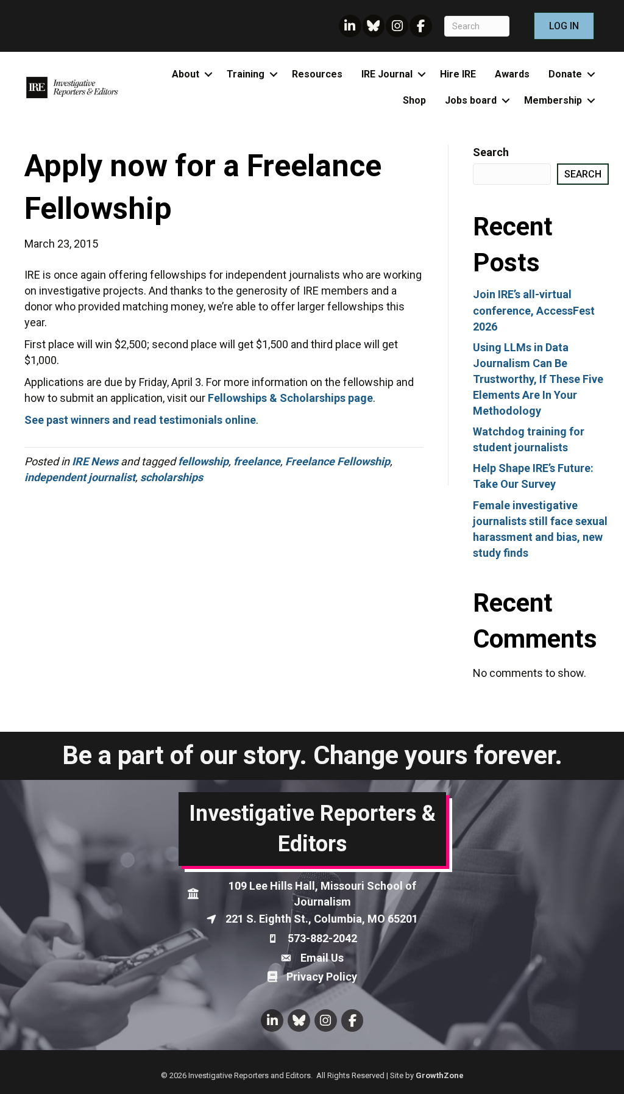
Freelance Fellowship (337, 461)
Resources (317, 74)
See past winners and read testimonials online (140, 419)
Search (491, 152)
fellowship (203, 461)
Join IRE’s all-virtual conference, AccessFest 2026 (534, 310)
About (185, 74)
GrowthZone (440, 1075)
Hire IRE (458, 74)
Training (245, 74)
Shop (414, 100)
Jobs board (471, 100)
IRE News (95, 461)
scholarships (171, 477)
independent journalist (79, 477)
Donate (565, 74)
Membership (553, 100)
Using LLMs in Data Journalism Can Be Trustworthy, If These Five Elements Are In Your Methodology (538, 379)
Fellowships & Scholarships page (290, 397)
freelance (256, 461)
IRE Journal (387, 74)
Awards (512, 74)
